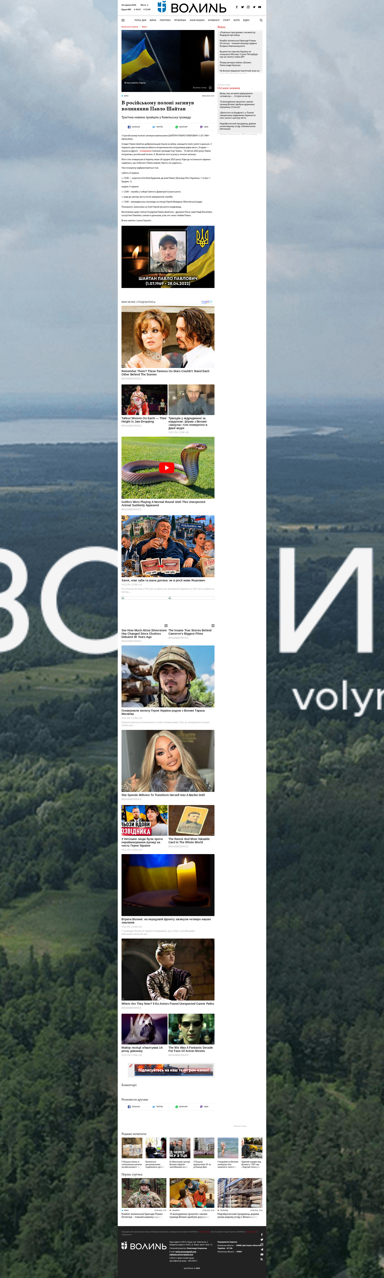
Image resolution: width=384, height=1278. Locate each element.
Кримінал (214, 20)
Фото (237, 20)
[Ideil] (192, 1268)
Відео (246, 20)
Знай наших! (197, 20)
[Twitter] (242, 8)
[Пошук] (261, 20)
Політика (165, 20)
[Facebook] (237, 8)
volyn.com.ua (204, 1232)
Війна (153, 20)
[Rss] (262, 1259)
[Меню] (123, 20)
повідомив (145, 151)
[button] (144, 5)
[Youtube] (260, 8)
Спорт (226, 20)
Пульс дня (140, 20)
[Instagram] (248, 8)
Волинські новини (130, 27)
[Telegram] (254, 8)
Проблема (180, 20)
